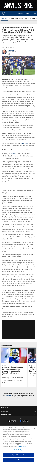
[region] (18, 444)
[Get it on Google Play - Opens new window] (24, 422)
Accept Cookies (18, 459)
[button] (18, 329)
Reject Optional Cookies (18, 454)
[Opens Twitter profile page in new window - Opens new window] (9, 54)
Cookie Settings (18, 450)
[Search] (31, 13)
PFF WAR (13, 153)
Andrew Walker (12, 50)
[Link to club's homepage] (3, 13)
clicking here (24, 143)
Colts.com (9, 395)
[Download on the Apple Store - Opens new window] (12, 421)
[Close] (34, 428)
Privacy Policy (22, 446)
